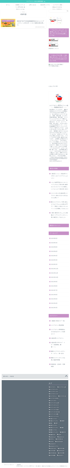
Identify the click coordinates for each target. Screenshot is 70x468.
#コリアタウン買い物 (54, 398)
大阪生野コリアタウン (45, 5)
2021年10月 (54, 277)
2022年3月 (54, 260)
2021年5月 (54, 299)
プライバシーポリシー (9, 464)
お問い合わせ (32, 4)
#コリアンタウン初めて (54, 409)
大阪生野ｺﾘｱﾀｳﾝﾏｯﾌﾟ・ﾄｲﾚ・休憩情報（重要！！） (58, 345)
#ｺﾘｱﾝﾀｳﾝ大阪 (61, 448)
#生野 (56, 423)
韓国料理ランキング (54, 48)
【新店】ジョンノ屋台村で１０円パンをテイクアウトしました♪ (59, 176)
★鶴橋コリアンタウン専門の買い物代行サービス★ (20, 5)
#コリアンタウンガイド (54, 405)
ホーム (8, 4)
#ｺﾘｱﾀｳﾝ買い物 (60, 439)
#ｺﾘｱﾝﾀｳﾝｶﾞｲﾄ (60, 455)
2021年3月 (54, 307)
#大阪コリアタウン (53, 418)
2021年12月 (54, 268)
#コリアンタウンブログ (54, 407)
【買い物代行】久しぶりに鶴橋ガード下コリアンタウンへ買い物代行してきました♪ (59, 215)
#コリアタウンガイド (54, 389)
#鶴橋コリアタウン (53, 429)
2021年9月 (54, 281)
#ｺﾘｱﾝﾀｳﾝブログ (53, 448)
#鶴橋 (62, 427)
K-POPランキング (53, 43)
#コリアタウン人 (53, 396)
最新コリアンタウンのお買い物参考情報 (58, 359)
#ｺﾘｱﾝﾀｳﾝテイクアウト (54, 446)
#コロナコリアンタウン (54, 416)
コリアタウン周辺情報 (57, 325)
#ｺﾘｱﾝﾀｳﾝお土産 (60, 441)
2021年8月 (54, 286)
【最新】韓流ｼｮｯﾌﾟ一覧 (58, 321)
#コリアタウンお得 (62, 387)
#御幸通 (62, 420)
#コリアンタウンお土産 (54, 402)
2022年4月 (54, 255)
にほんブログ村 (53, 86)
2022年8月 (54, 247)
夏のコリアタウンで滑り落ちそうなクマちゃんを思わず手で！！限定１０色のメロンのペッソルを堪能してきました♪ (59, 205)
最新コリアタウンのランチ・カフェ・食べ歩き (58, 352)
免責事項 (19, 464)
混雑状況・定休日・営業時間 (58, 365)
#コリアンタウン (53, 400)
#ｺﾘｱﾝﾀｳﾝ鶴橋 (52, 455)
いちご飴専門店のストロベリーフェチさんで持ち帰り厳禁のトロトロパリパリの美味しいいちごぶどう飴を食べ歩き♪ (59, 186)
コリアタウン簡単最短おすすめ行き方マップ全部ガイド (57, 5)
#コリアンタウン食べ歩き (55, 411)
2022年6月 (54, 251)
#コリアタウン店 (63, 396)
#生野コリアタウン (53, 425)
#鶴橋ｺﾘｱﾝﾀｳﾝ (52, 434)
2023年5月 (54, 238)
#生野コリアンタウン (54, 427)
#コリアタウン (53, 387)
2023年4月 (54, 242)
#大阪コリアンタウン (54, 420)
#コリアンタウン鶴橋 (54, 414)
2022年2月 (54, 264)
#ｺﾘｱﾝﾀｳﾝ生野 (52, 450)
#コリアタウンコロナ (54, 391)
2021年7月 (54, 290)
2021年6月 (54, 294)
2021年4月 (54, 303)
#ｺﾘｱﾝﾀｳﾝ (52, 441)
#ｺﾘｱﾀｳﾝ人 (52, 439)
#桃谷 (51, 423)
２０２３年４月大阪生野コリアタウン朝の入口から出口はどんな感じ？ (59, 195)
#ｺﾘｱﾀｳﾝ (59, 434)
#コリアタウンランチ (54, 393)
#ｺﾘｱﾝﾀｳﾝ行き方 (61, 450)
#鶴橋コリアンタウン (54, 432)
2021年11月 (54, 273)
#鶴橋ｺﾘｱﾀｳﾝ (63, 432)
